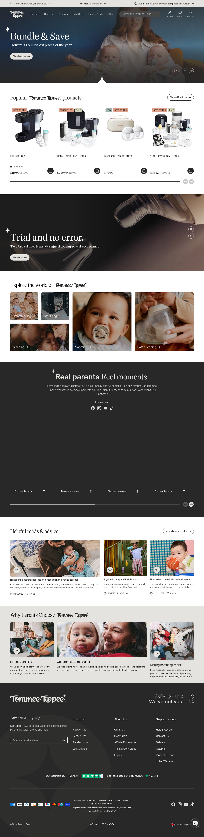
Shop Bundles (19, 56)
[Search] (156, 14)
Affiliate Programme (125, 742)
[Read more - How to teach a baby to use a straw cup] (156, 570)
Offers (111, 14)
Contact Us (162, 736)
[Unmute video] (191, 236)
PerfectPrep (16, 108)
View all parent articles (176, 531)
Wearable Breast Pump (115, 108)
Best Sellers (79, 736)
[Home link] (17, 14)
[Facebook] (93, 408)
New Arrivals (79, 729)
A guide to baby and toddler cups (121, 579)
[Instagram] (99, 408)
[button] (190, 14)
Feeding (35, 14)
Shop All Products (178, 97)
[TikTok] (111, 408)
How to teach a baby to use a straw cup (170, 579)
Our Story (119, 729)
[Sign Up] (63, 740)
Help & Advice (164, 729)
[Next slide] (191, 70)
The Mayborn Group (125, 748)
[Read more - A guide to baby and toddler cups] (110, 570)
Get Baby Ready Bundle (162, 108)
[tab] (16, 143)
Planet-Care (120, 736)
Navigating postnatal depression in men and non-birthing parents (44, 580)
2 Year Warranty (164, 761)
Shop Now (18, 257)
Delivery (160, 742)
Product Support (165, 755)
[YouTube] (105, 408)
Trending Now (80, 742)
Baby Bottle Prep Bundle (69, 108)
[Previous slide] (185, 70)
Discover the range (23, 491)
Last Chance (80, 748)
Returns (160, 748)
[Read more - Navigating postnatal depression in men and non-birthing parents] (16, 570)
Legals (118, 755)
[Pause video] (191, 229)
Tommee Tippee (25, 824)
